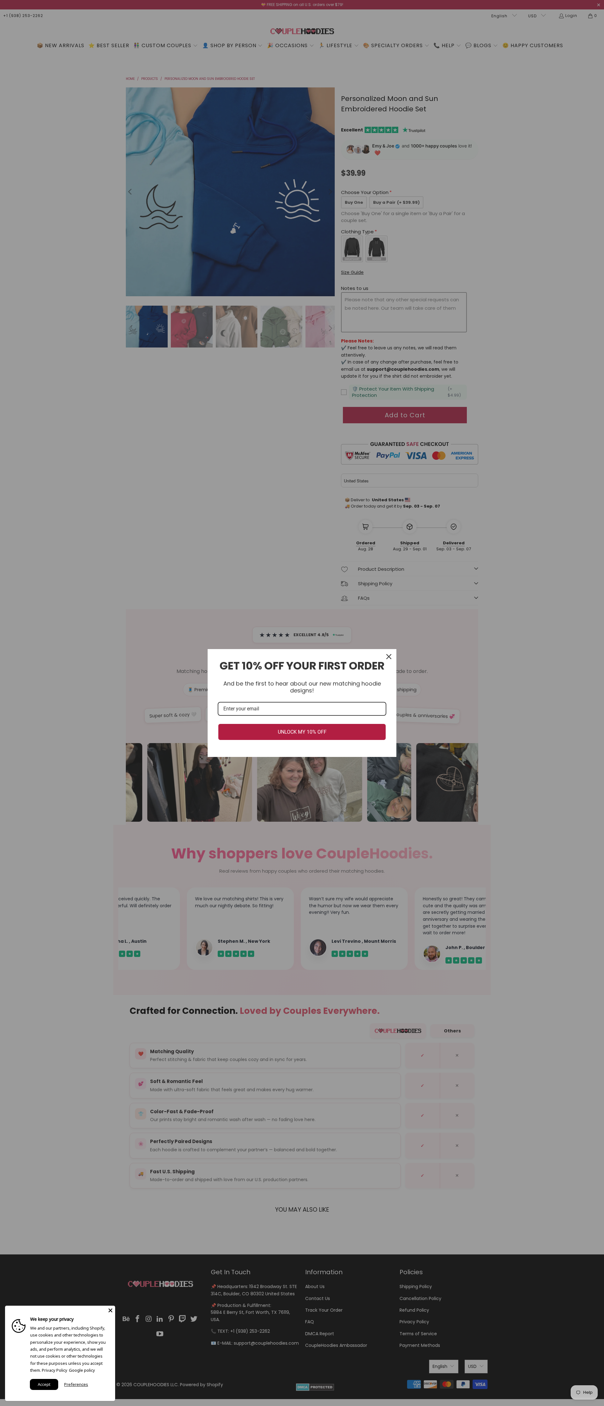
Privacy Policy (54, 1370)
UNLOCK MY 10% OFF (302, 732)
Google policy (82, 1370)
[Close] (388, 656)
